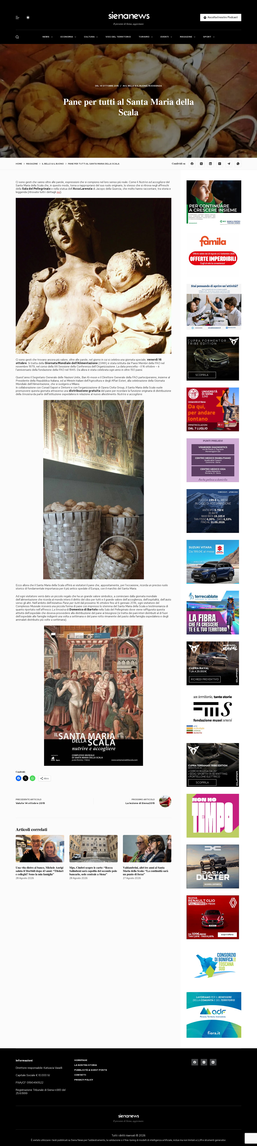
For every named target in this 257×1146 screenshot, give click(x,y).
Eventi (164, 36)
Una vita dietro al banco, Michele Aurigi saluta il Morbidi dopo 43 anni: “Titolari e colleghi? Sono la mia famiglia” (39, 870)
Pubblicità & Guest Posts (90, 1070)
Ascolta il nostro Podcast (223, 17)
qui (58, 192)
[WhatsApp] (238, 163)
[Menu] (17, 17)
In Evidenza (155, 85)
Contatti (80, 1075)
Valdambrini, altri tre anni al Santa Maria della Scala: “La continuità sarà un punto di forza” (145, 870)
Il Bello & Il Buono (136, 85)
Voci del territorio (118, 36)
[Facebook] (192, 163)
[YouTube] (213, 1062)
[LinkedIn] (210, 163)
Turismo (144, 36)
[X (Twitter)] (201, 163)
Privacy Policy (83, 1080)
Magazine (186, 36)
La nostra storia (85, 1065)
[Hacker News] (219, 163)
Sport (207, 36)
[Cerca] (17, 37)
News (45, 36)
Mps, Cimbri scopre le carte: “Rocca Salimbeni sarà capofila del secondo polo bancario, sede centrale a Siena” (93, 870)
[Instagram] (204, 1062)
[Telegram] (229, 163)
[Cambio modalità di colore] (28, 17)
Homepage (80, 1060)
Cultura (89, 36)
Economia (66, 36)
